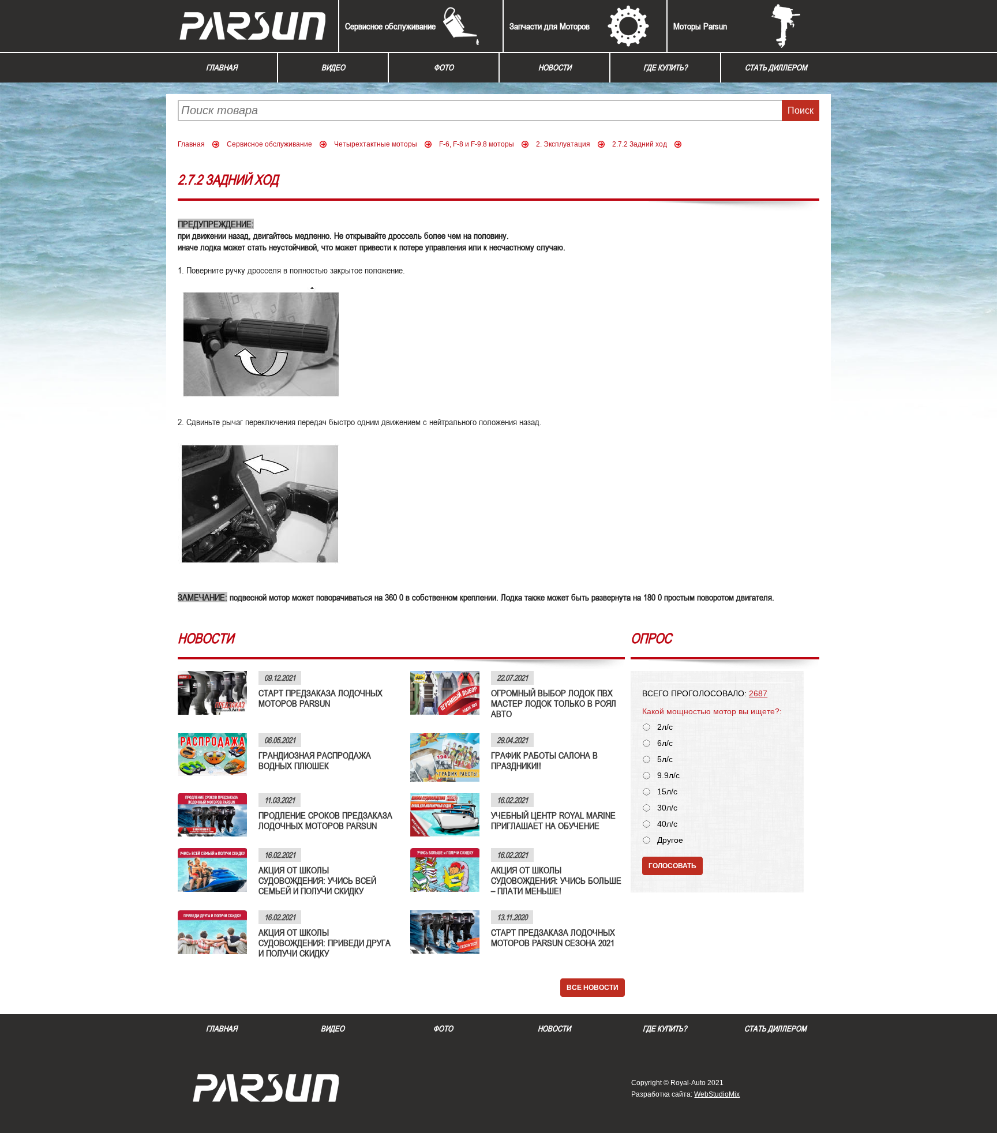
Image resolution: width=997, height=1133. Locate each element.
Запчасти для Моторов (549, 26)
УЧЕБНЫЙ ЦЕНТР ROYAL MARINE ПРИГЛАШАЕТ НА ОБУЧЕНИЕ (553, 820)
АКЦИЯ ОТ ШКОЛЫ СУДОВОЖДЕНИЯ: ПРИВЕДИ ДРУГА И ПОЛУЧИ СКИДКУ (324, 942)
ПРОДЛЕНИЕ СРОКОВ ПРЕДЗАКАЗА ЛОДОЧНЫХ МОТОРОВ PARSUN (325, 820)
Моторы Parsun (700, 26)
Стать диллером (776, 67)
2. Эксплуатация (563, 144)
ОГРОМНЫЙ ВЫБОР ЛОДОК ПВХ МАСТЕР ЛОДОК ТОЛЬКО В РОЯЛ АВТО (553, 703)
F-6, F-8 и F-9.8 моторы (476, 144)
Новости (554, 67)
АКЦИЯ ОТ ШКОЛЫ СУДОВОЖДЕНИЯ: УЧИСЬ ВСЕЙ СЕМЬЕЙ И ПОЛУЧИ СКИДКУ (317, 880)
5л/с (665, 759)
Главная (221, 67)
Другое (670, 840)
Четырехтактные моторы (375, 144)
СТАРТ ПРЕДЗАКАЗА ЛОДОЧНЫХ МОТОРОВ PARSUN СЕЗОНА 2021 (553, 937)
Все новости (593, 988)
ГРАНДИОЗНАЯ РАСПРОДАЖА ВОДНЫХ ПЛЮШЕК (314, 760)
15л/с (667, 791)
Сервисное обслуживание (390, 26)
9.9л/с (668, 775)
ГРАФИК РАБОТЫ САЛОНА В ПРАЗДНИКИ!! (544, 760)
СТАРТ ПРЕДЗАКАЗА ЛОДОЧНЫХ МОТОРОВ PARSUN (320, 698)
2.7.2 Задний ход (639, 144)
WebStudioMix (717, 1094)
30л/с (667, 808)
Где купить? (665, 67)
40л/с (667, 824)
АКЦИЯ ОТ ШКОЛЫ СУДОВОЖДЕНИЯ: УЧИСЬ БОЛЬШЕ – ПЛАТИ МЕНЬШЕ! (556, 880)
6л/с (665, 743)
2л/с (665, 727)
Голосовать (672, 866)
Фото (443, 67)
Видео (333, 67)
